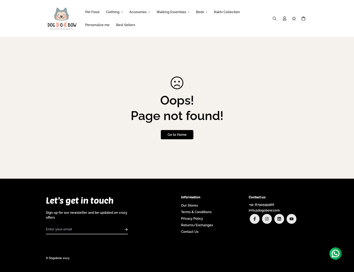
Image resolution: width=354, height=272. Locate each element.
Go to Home (177, 135)
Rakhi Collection (227, 12)
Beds (200, 12)
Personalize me (97, 25)
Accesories (138, 12)
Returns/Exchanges (197, 225)
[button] (302, 18)
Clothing (112, 12)
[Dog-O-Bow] (62, 18)
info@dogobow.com (264, 210)
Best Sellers (125, 25)
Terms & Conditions (196, 212)
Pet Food (92, 12)
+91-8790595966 (261, 205)
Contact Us (190, 232)
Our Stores (189, 205)
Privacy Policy (192, 219)
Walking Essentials (171, 12)
